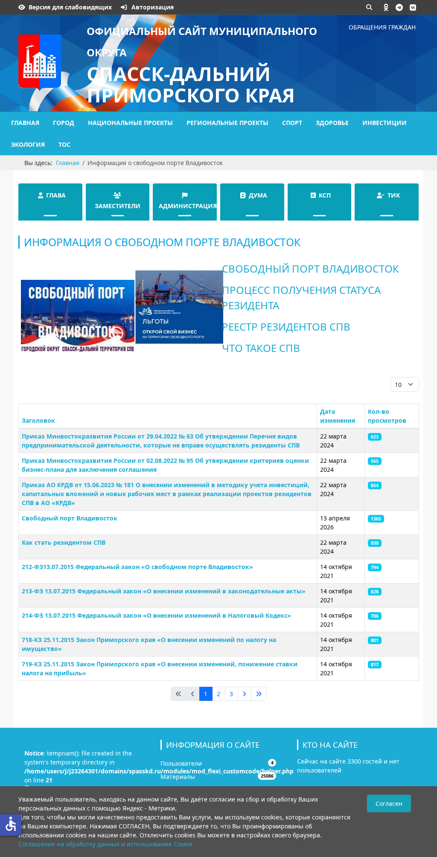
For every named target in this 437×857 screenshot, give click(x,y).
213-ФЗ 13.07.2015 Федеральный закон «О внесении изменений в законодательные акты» (164, 591)
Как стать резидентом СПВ (63, 542)
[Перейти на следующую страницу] (244, 694)
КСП (325, 195)
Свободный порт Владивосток (69, 518)
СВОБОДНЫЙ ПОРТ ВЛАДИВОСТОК (310, 268)
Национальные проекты (130, 123)
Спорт (292, 123)
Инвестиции (384, 123)
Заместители (117, 206)
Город (63, 123)
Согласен (389, 803)
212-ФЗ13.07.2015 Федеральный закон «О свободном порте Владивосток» (137, 567)
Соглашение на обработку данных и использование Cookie (105, 844)
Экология (28, 144)
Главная (25, 123)
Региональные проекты (227, 123)
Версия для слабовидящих (70, 7)
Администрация (188, 206)
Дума (258, 195)
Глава (56, 195)
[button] (386, 7)
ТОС (64, 144)
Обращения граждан (382, 27)
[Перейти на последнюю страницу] (259, 694)
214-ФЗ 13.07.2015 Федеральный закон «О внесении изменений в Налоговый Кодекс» (156, 615)
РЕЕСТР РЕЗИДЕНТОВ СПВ (286, 327)
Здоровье (332, 123)
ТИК (393, 195)
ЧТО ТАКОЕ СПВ (261, 348)
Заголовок (38, 420)
